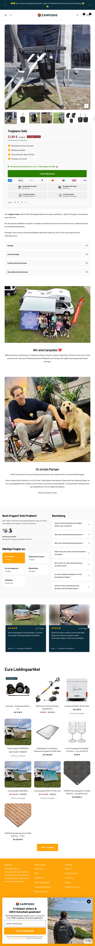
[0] (82, 15)
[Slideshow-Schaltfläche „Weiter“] (89, 626)
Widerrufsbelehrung (42, 882)
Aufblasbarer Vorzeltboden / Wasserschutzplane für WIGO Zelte (47, 749)
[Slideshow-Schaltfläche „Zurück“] (5, 626)
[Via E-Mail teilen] (25, 202)
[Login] (77, 15)
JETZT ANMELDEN (25, 931)
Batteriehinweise (41, 891)
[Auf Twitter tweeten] (22, 202)
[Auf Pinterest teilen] (18, 202)
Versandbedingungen (43, 887)
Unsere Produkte (71, 873)
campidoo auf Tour (72, 887)
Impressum (39, 869)
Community (69, 878)
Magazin (68, 882)
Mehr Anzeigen (47, 847)
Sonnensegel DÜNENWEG (18, 791)
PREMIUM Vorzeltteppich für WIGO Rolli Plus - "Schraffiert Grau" (77, 792)
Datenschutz (40, 878)
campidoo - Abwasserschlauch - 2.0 (18, 707)
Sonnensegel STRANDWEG (18, 748)
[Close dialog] (89, 901)
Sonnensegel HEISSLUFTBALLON (47, 791)
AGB (36, 873)
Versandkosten (22, 140)
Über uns (68, 869)
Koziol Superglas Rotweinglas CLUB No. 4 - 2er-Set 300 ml (77, 749)
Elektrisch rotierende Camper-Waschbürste (47, 707)
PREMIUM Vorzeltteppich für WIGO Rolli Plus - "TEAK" (18, 834)
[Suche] (11, 15)
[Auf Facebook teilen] (15, 202)
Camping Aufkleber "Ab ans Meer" (77, 706)
